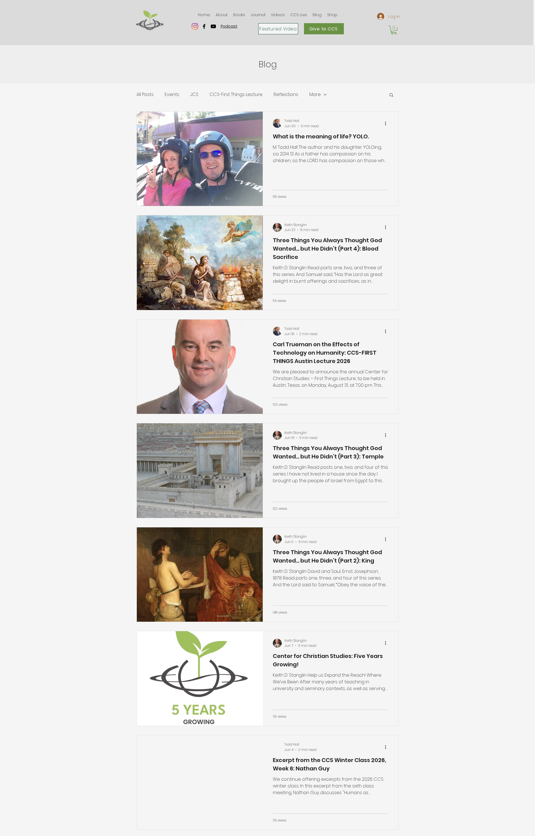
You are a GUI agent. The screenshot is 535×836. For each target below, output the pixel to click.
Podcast (229, 26)
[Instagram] (195, 26)
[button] (221, 15)
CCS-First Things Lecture (236, 94)
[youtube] (213, 26)
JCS (194, 94)
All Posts (145, 94)
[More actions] (387, 123)
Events (172, 94)
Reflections (286, 94)
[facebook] (204, 26)
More (315, 94)
